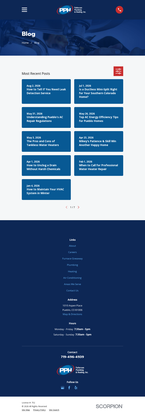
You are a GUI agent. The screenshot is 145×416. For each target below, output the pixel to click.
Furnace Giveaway (72, 258)
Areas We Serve (72, 284)
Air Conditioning (72, 277)
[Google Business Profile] (62, 387)
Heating (72, 271)
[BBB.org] (82, 387)
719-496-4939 (72, 356)
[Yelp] (76, 387)
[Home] (71, 9)
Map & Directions (72, 314)
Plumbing (72, 264)
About (72, 245)
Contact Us (72, 290)
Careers (72, 252)
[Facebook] (69, 387)
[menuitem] (26, 410)
